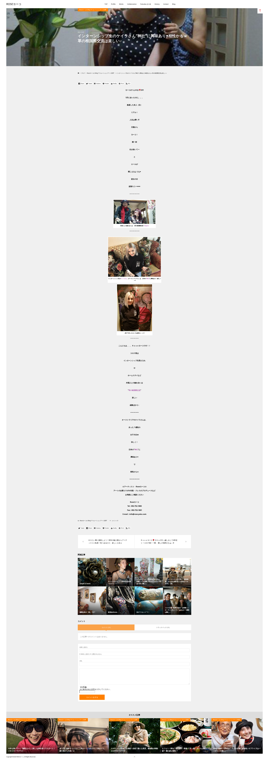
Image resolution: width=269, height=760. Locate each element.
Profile (113, 4)
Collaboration (132, 4)
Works (121, 4)
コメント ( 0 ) (106, 627)
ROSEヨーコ (13, 4)
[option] (32, 736)
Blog (173, 4)
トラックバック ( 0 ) (162, 627)
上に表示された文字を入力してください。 (95, 689)
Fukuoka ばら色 (145, 4)
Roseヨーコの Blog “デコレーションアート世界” (92, 10)
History (157, 4)
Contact (166, 4)
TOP (106, 4)
